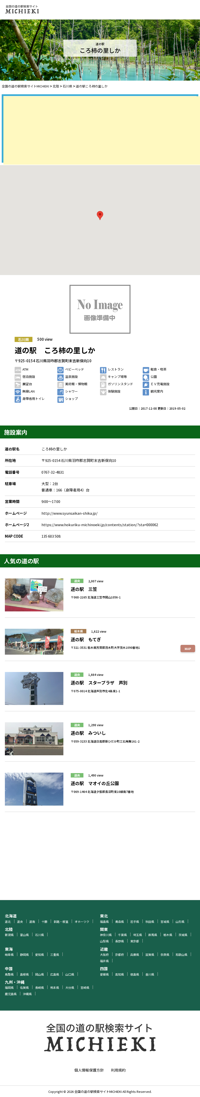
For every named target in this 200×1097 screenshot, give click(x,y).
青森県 (119, 921)
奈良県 (164, 954)
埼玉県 (137, 935)
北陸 (9, 929)
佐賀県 (24, 987)
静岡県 (24, 954)
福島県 (104, 921)
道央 (77, 581)
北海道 (11, 916)
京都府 (119, 954)
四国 (104, 968)
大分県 (69, 987)
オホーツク (82, 921)
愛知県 (39, 954)
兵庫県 (134, 954)
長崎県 (39, 987)
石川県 (23, 339)
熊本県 (54, 987)
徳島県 (134, 974)
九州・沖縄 (14, 982)
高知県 (119, 974)
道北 (8, 921)
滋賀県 (149, 954)
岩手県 (134, 921)
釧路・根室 (61, 921)
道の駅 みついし (88, 733)
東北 (104, 916)
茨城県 (183, 935)
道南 (32, 921)
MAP (188, 649)
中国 (9, 968)
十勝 (44, 921)
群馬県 (152, 935)
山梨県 (104, 941)
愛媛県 (104, 974)
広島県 (54, 974)
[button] (100, 215)
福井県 (104, 961)
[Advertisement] (101, 130)
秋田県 (149, 921)
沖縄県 (27, 994)
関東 (104, 929)
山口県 (69, 974)
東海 (9, 949)
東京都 (134, 941)
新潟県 (9, 935)
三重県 (54, 954)
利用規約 (118, 1070)
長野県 (119, 941)
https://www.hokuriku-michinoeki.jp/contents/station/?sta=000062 (99, 524)
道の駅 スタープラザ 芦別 (99, 682)
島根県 (24, 974)
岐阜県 (9, 954)
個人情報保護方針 (89, 1070)
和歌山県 (181, 954)
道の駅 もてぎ (86, 639)
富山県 (24, 935)
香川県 (149, 974)
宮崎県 (84, 987)
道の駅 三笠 (84, 589)
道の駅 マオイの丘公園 (95, 783)
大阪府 (104, 954)
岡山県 (39, 974)
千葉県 (122, 935)
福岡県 (9, 987)
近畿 (104, 949)
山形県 (180, 921)
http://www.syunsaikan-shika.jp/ (69, 513)
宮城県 (164, 921)
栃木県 (78, 631)
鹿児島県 (11, 994)
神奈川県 (106, 935)
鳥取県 (9, 974)
